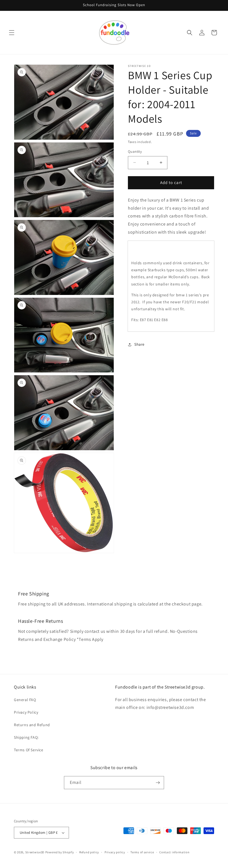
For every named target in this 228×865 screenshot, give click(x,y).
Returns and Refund (32, 724)
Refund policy (89, 852)
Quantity (135, 151)
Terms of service (142, 852)
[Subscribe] (158, 782)
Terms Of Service (28, 749)
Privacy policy (115, 852)
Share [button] (139, 344)
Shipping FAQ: (26, 737)
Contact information (174, 852)
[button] (12, 32)
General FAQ (25, 699)
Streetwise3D (34, 852)
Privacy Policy (26, 712)
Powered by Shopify (59, 852)
